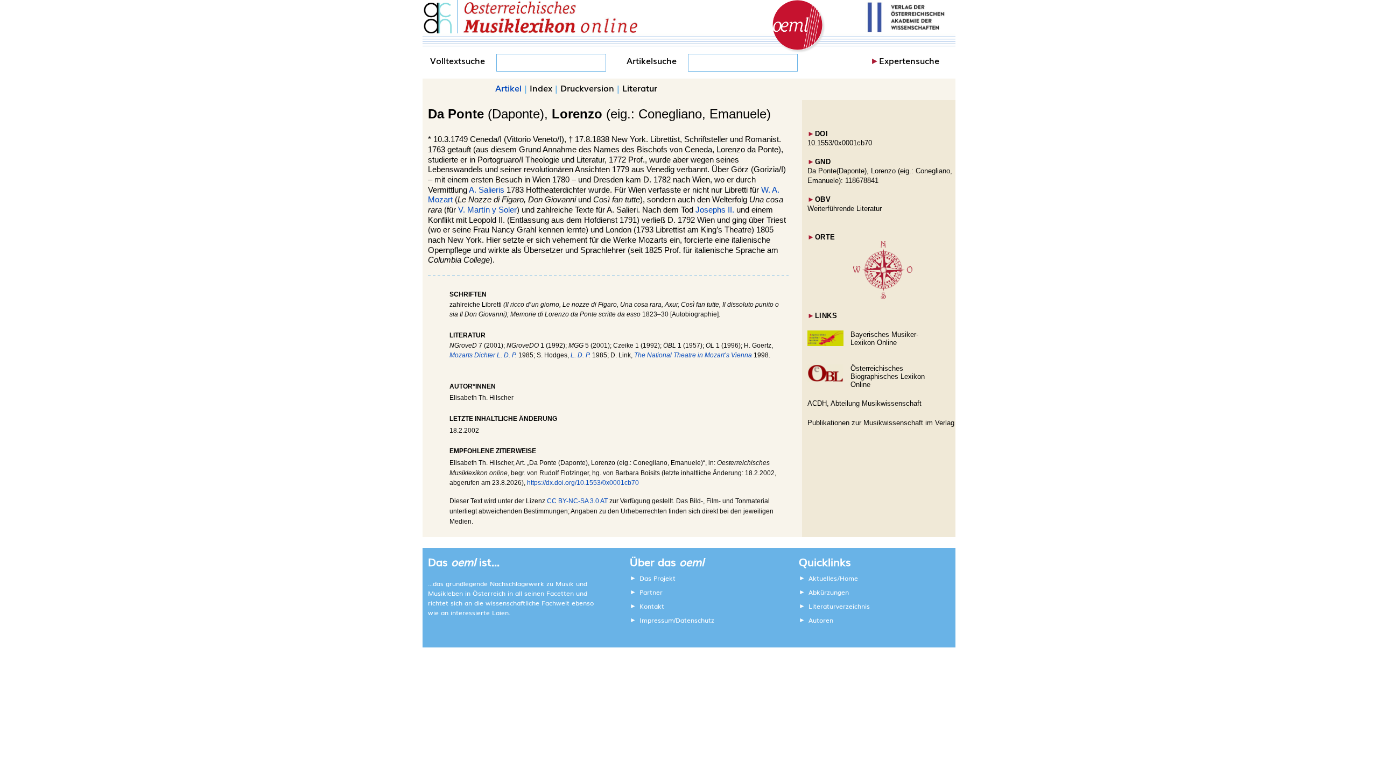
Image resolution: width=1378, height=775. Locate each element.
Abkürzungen (828, 592)
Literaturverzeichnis (839, 606)
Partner (651, 592)
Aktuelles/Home (833, 578)
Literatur (639, 87)
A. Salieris (486, 190)
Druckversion (587, 87)
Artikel (508, 87)
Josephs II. (714, 210)
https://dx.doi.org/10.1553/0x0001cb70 (583, 483)
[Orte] (882, 297)
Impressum (656, 620)
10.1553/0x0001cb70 (839, 143)
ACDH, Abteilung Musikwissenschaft (864, 403)
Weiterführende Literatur (844, 209)
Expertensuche (909, 60)
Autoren (820, 620)
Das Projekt (657, 578)
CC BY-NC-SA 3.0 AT (577, 501)
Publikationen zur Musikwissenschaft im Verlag (880, 423)
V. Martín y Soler (487, 210)
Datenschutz (695, 620)
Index (541, 87)
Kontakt (651, 606)
